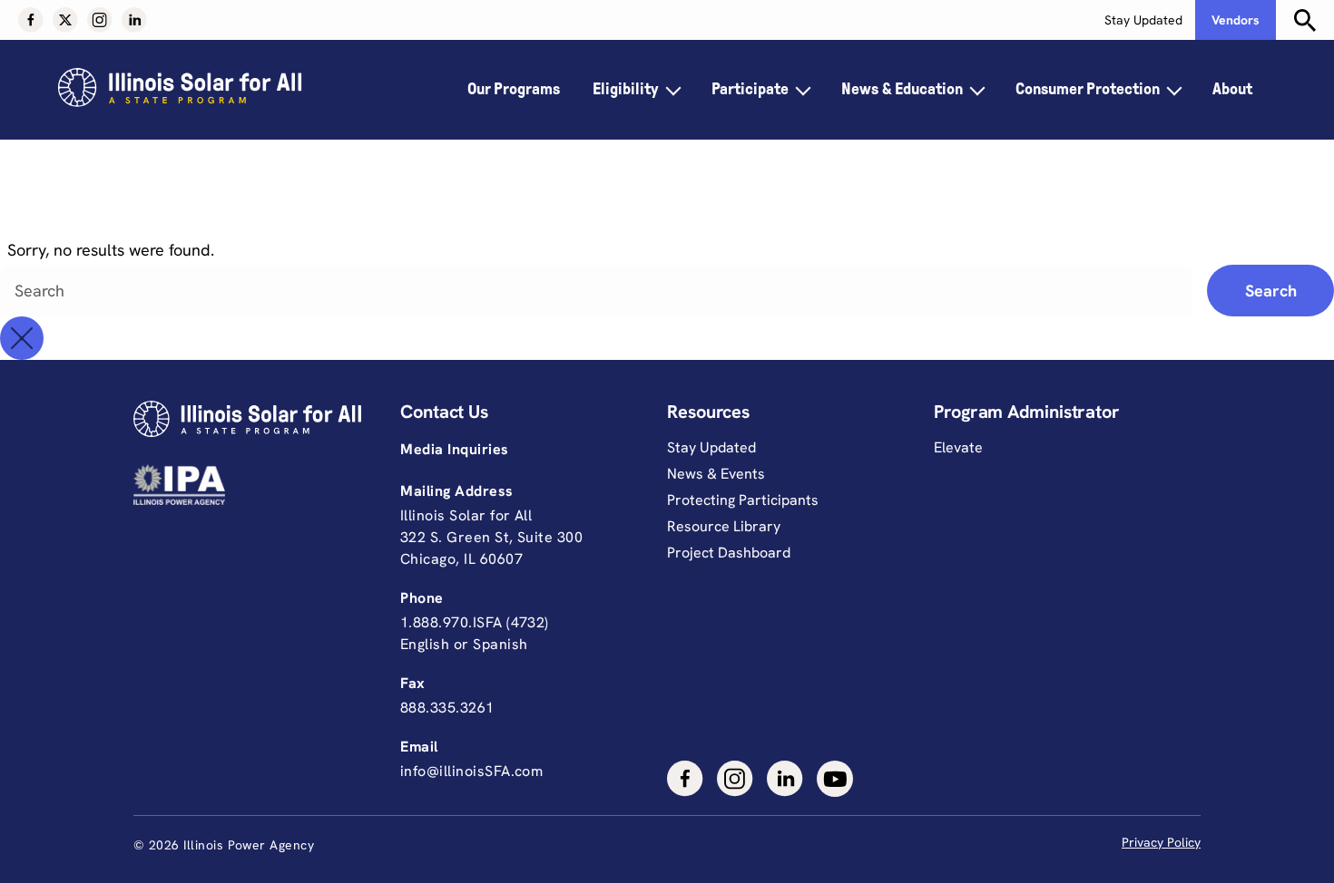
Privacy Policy (1161, 842)
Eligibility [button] (626, 89)
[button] (31, 20)
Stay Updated (1143, 20)
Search (1271, 290)
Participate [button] (750, 89)
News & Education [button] (902, 89)
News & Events (716, 473)
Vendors (1235, 20)
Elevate (958, 447)
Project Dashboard (728, 552)
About (1232, 89)
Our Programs (513, 89)
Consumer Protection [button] (1087, 89)
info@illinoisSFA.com (471, 771)
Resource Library (723, 526)
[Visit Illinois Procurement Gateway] (266, 484)
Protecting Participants (743, 499)
